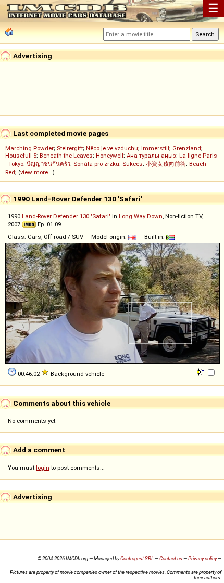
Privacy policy (202, 558)
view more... (36, 172)
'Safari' (100, 216)
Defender (65, 216)
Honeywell (109, 155)
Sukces (132, 163)
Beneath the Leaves (66, 155)
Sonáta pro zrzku (96, 163)
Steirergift (70, 148)
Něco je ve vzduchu (112, 148)
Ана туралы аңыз (151, 155)
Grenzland (186, 148)
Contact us (170, 558)
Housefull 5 (20, 155)
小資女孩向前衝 (166, 163)
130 (84, 216)
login (42, 467)
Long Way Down (141, 216)
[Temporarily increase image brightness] (201, 371)
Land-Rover (37, 216)
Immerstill (155, 148)
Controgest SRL (137, 558)
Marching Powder (29, 148)
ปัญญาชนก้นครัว (48, 163)
